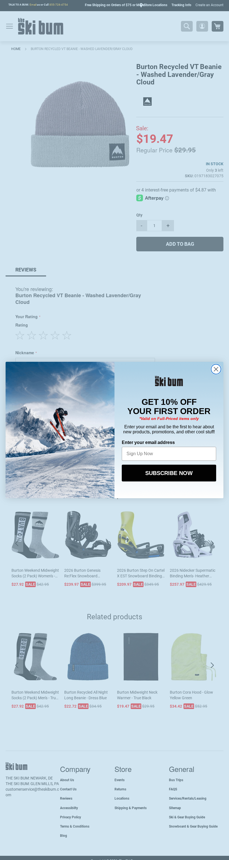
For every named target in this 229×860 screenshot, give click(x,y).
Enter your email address (148, 442)
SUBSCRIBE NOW (169, 473)
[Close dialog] (216, 369)
